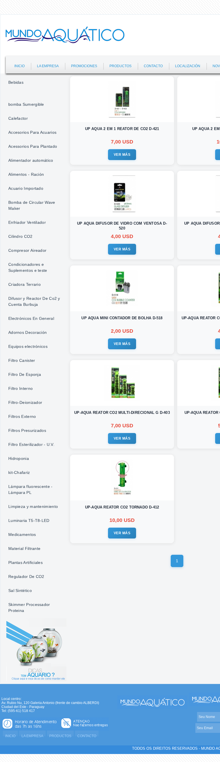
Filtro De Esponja (24, 374)
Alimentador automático (30, 160)
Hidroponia (18, 458)
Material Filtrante (24, 548)
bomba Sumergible (26, 104)
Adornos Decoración (27, 332)
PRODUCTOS (120, 66)
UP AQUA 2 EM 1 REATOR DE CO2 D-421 (122, 129)
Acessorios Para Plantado (32, 146)
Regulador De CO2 (26, 576)
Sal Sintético (20, 590)
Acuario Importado (25, 188)
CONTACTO (153, 66)
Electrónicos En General (31, 318)
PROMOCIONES (84, 66)
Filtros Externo (22, 416)
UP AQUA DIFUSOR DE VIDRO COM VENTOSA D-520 (122, 225)
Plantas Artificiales (25, 562)
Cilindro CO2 (20, 236)
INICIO (19, 66)
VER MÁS (122, 155)
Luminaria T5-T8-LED (29, 520)
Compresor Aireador (27, 250)
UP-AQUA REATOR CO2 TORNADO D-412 (122, 507)
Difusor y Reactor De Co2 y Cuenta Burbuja (34, 301)
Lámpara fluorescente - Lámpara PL (30, 489)
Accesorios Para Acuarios (32, 132)
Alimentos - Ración (26, 174)
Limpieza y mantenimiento (33, 506)
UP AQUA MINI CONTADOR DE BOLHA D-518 (121, 318)
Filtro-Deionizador (25, 402)
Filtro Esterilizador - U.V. (31, 444)
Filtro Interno (20, 388)
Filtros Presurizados (27, 430)
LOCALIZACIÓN (187, 66)
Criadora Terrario (24, 284)
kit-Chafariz (19, 472)
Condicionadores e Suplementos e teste (27, 267)
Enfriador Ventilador (27, 222)
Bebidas (15, 82)
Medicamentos (22, 534)
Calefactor (18, 118)
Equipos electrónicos (28, 346)
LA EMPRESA (48, 66)
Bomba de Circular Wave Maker (31, 205)
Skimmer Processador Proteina (29, 607)
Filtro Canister (21, 360)
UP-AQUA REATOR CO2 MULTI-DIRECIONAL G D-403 (122, 412)
